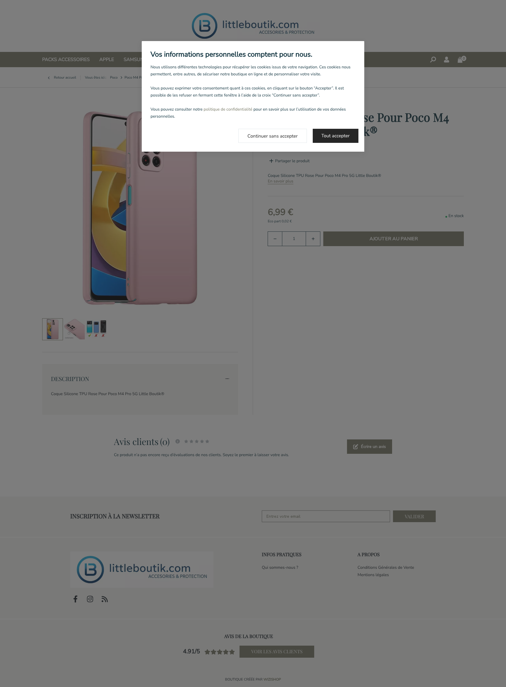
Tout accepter (336, 136)
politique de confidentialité (228, 109)
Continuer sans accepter (272, 136)
